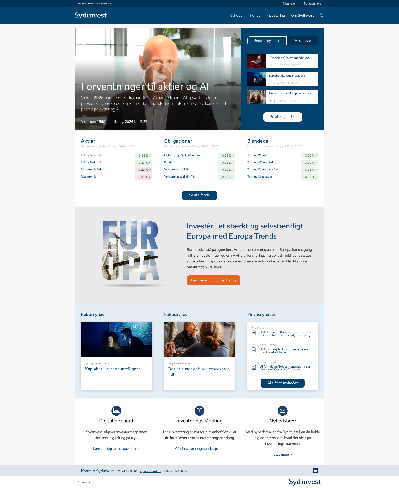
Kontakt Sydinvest (97, 470)
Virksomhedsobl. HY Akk (179, 176)
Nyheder (236, 15)
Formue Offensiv (257, 155)
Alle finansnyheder (282, 383)
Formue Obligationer (260, 176)
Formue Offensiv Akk (260, 162)
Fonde (168, 162)
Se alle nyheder (282, 117)
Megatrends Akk (91, 169)
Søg (322, 16)
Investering (276, 15)
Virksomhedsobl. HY (177, 169)
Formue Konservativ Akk (262, 169)
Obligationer (178, 141)
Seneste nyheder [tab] (267, 41)
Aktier (88, 141)
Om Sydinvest (302, 15)
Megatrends (88, 176)
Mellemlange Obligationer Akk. (183, 155)
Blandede (257, 141)
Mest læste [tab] (302, 41)
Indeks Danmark (91, 155)
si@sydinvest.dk (150, 471)
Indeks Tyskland (91, 162)
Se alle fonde (199, 195)
